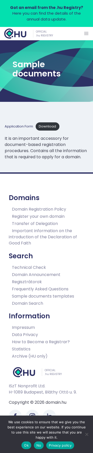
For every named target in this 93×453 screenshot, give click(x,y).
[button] (86, 33)
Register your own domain (38, 216)
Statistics (21, 349)
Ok (26, 445)
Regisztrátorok (27, 281)
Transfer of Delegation (35, 223)
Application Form (19, 126)
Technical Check (29, 267)
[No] (86, 434)
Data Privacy (25, 335)
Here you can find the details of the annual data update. (46, 13)
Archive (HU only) (30, 356)
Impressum (23, 327)
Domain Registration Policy (39, 209)
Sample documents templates (43, 296)
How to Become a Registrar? (41, 342)
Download (47, 126)
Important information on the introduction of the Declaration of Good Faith (43, 237)
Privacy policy (60, 445)
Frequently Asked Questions (40, 289)
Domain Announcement (36, 274)
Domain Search (27, 303)
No (38, 445)
